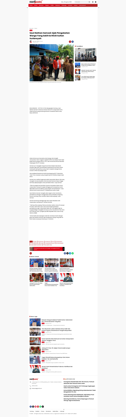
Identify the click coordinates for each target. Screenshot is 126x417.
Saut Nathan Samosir (50, 243)
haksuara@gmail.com (37, 388)
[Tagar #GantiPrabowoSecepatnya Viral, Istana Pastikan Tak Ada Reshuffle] (52, 277)
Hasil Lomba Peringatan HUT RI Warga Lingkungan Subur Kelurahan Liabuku (79, 386)
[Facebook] (65, 253)
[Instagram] (35, 407)
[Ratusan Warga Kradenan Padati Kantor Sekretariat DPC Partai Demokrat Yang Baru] (37, 262)
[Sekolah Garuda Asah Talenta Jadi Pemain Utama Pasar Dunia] (77, 71)
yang (50, 244)
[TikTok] (43, 407)
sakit (42, 243)
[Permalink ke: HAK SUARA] (31, 41)
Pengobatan (59, 241)
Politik (31, 30)
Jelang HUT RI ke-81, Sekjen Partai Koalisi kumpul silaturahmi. (36, 284)
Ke (53, 241)
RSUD (37, 243)
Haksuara (48, 241)
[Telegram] (70, 253)
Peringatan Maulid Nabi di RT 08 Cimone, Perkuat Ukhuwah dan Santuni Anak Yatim (79, 382)
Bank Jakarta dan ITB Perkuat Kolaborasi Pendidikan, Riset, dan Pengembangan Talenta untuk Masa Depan (88, 64)
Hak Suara (41, 241)
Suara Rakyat (60, 243)
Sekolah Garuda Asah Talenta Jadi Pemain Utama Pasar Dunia (88, 71)
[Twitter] (67, 253)
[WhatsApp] (72, 253)
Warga (45, 244)
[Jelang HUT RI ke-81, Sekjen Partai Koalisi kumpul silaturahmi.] (37, 277)
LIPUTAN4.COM (70, 379)
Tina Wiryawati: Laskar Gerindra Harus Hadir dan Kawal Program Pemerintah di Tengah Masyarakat (51, 270)
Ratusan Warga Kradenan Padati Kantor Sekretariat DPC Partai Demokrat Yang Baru (36, 270)
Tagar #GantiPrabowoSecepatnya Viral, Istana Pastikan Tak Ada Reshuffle (51, 284)
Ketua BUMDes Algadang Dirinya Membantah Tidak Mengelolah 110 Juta (80, 391)
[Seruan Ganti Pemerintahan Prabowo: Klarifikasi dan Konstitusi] (67, 277)
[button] (89, 2)
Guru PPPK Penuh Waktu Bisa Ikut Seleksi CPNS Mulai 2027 (88, 77)
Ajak (35, 241)
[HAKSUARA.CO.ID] (36, 2)
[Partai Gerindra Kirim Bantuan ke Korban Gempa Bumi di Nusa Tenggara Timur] (67, 262)
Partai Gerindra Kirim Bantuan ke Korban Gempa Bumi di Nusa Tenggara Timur (66, 270)
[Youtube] (38, 407)
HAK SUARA (35, 41)
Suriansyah (39, 244)
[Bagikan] (72, 42)
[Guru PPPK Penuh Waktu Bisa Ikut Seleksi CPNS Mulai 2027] (77, 77)
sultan (32, 244)
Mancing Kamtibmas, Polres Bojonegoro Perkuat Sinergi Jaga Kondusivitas (79, 399)
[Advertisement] (24, 26)
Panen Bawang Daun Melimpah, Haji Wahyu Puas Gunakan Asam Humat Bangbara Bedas (79, 395)
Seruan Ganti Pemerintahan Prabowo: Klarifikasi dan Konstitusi (66, 284)
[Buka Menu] (95, 2)
